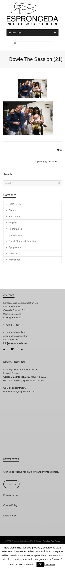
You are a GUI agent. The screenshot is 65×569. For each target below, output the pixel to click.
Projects (12, 222)
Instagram (6, 347)
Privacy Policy (10, 495)
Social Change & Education (22, 241)
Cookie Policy (10, 505)
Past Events (14, 216)
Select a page (15, 33)
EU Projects (14, 204)
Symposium (14, 247)
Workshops (14, 259)
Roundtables (15, 228)
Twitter (20, 347)
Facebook (13, 347)
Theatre (12, 253)
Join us (11, 484)
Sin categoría (15, 235)
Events (12, 210)
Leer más (49, 564)
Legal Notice (9, 515)
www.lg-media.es (12, 317)
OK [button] (40, 564)
